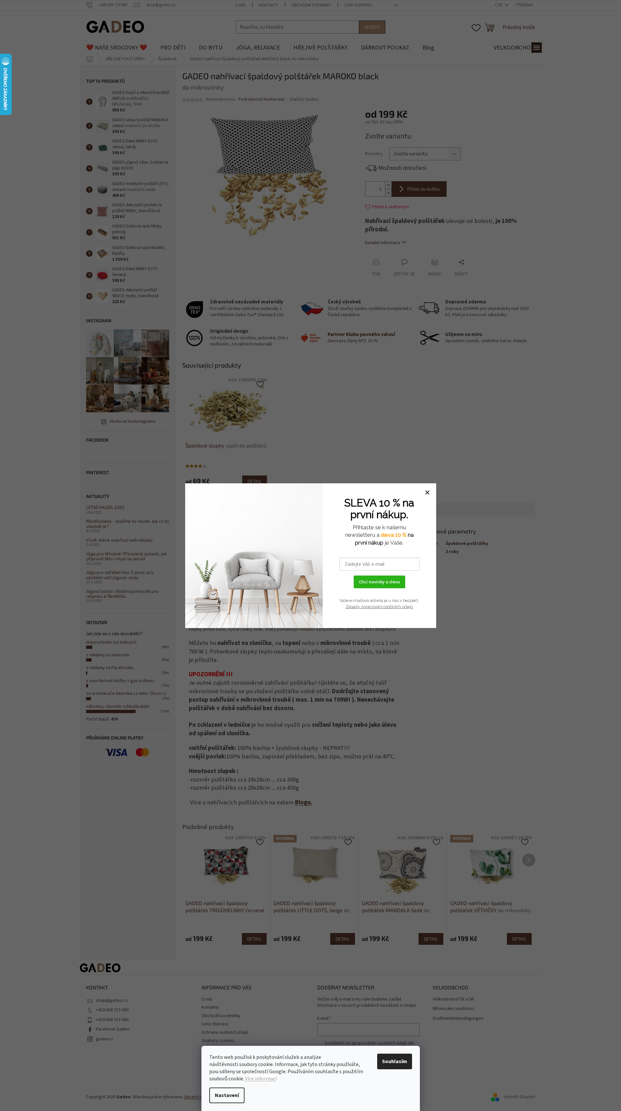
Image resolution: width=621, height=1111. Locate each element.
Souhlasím (394, 1061)
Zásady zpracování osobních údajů (379, 606)
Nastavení (227, 1095)
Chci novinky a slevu (379, 582)
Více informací (260, 1078)
